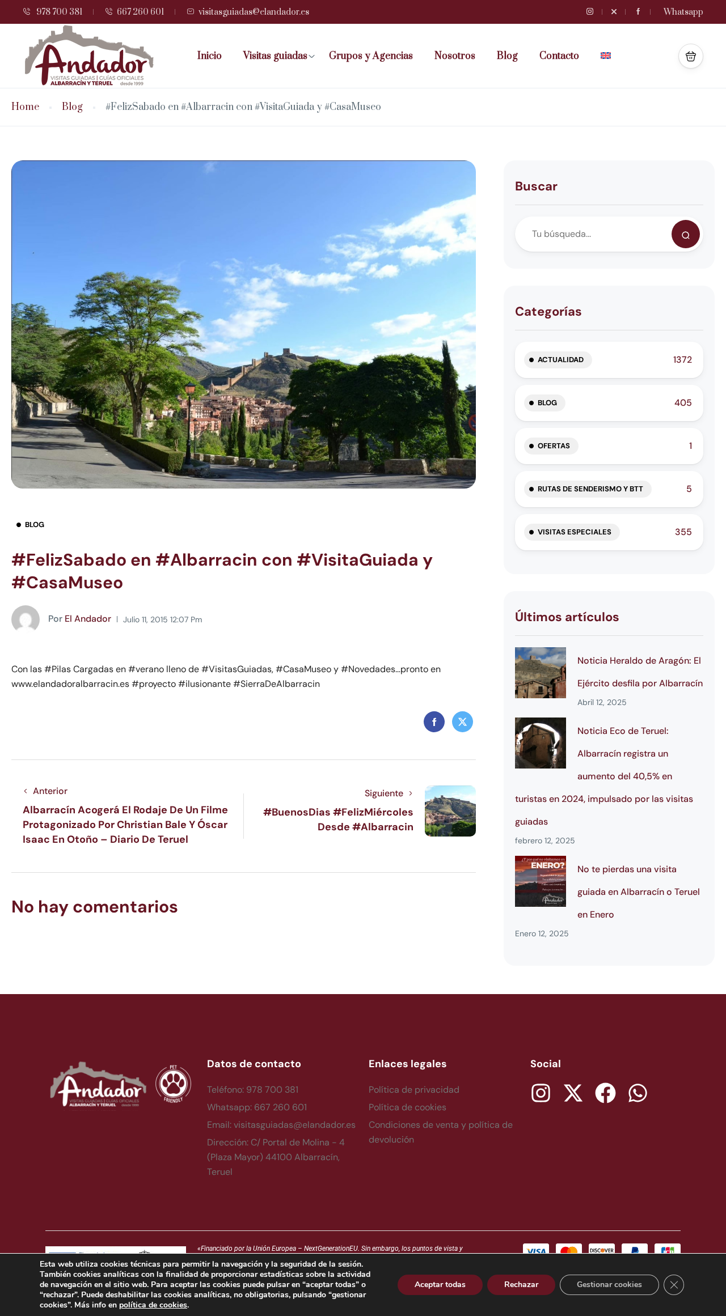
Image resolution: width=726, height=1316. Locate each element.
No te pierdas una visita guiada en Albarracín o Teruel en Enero (638, 891)
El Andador (79, 619)
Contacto (559, 56)
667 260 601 (140, 12)
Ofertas (554, 446)
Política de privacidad (414, 1090)
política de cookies (153, 1305)
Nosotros (454, 56)
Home (25, 107)
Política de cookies (407, 1107)
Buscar (536, 186)
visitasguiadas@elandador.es (254, 12)
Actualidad (561, 359)
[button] (690, 56)
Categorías (548, 311)
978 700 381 (58, 12)
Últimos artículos (567, 617)
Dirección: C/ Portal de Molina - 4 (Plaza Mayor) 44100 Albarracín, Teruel (276, 1157)
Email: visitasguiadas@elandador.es (281, 1125)
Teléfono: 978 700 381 (252, 1090)
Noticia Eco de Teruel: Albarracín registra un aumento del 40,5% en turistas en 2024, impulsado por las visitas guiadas (604, 776)
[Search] (686, 234)
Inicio (209, 56)
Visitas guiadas (275, 56)
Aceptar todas (440, 1284)
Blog (507, 56)
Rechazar (521, 1284)
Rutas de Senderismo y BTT (590, 489)
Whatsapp (683, 12)
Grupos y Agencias (371, 56)
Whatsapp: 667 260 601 (257, 1107)
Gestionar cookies (609, 1284)
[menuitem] (609, 56)
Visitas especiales (574, 532)
